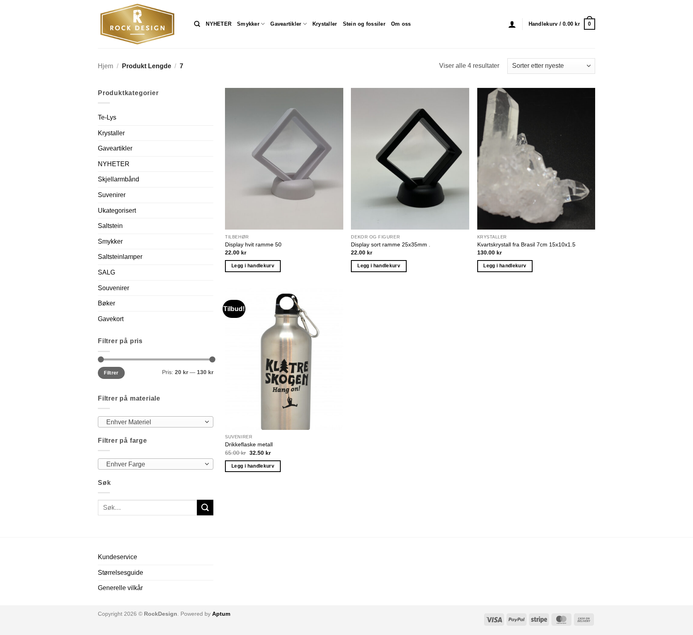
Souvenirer (113, 288)
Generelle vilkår (120, 587)
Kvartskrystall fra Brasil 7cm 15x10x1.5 (526, 244)
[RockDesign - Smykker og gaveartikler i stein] (140, 24)
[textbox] (153, 422)
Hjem (105, 66)
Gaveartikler (285, 24)
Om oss (401, 24)
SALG (106, 272)
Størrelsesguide (120, 572)
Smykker (248, 24)
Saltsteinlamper (120, 256)
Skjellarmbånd (118, 179)
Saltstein (110, 225)
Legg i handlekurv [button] (252, 265)
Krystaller (324, 24)
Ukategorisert (117, 210)
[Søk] (197, 24)
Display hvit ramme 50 (253, 244)
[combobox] (155, 421)
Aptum (221, 614)
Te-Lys (107, 117)
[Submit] (205, 507)
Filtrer (111, 373)
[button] (512, 24)
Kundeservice (117, 557)
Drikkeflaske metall (249, 444)
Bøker (106, 303)
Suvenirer (112, 194)
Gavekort (111, 318)
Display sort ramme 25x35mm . (390, 244)
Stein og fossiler (364, 24)
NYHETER (218, 24)
